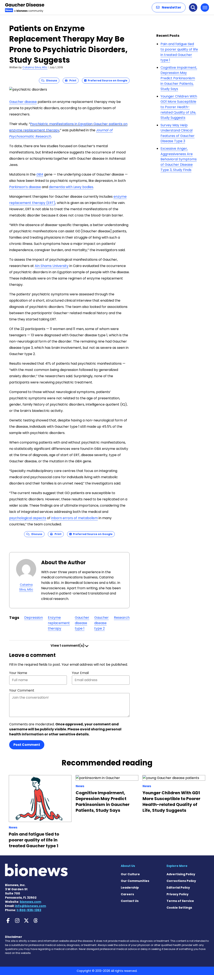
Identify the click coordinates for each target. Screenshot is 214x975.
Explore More (177, 866)
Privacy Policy (178, 894)
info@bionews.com (30, 906)
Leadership (130, 887)
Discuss (50, 80)
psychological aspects (27, 518)
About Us (128, 866)
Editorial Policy (178, 887)
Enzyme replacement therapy (59, 623)
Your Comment (21, 690)
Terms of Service (180, 901)
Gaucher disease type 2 (101, 623)
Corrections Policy (181, 881)
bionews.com (30, 902)
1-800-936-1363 (29, 910)
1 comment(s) (68, 645)
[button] (169, 7)
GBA (39, 174)
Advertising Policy (181, 874)
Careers (127, 894)
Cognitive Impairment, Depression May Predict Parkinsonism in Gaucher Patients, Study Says (178, 78)
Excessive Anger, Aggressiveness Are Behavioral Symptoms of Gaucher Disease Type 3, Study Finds (178, 159)
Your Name (18, 672)
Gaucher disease (23, 101)
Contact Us (130, 901)
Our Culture (130, 874)
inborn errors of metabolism (74, 518)
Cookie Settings (179, 907)
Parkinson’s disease (25, 187)
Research (122, 617)
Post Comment (26, 744)
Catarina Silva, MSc (34, 67)
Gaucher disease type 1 (82, 623)
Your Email (80, 672)
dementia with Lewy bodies (71, 187)
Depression (33, 617)
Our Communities (135, 881)
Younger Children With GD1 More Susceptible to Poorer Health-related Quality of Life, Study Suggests (178, 107)
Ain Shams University (52, 265)
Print (72, 80)
